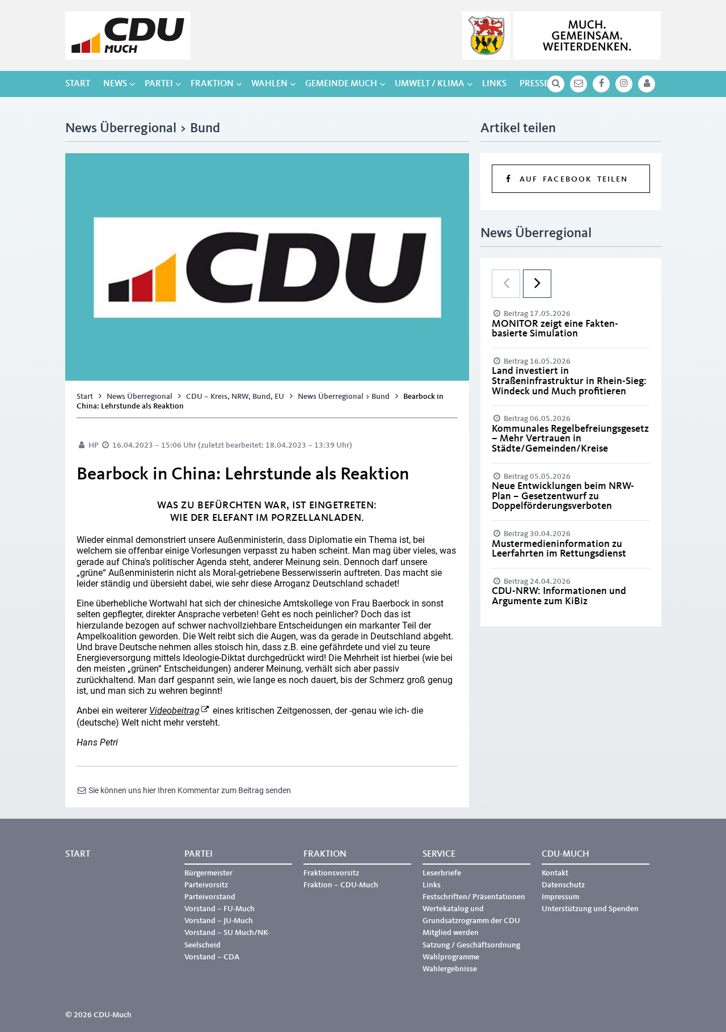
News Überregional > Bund (344, 397)
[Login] (646, 83)
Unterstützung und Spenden (590, 909)
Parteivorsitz (206, 885)
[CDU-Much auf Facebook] (601, 83)
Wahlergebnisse (450, 969)
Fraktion (212, 84)
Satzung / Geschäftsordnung (471, 945)
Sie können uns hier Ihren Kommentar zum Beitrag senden (189, 790)
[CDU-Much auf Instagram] (623, 83)
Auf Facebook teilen (571, 179)
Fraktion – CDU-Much (340, 885)
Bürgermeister (208, 873)
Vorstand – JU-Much (218, 921)
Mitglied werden (451, 933)
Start (77, 84)
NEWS (115, 84)
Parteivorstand (209, 897)
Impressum (560, 897)
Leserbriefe (442, 873)
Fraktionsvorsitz (331, 873)
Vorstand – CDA (211, 957)
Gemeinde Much (341, 84)
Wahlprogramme (451, 957)
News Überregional (139, 397)
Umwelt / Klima (430, 84)
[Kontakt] (578, 83)
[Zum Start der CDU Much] (128, 35)
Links (494, 84)
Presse (534, 84)
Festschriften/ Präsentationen (474, 897)
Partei (159, 84)
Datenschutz (563, 885)
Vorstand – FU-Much (219, 909)
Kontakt (555, 873)
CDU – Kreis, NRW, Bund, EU (235, 397)
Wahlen (269, 84)
